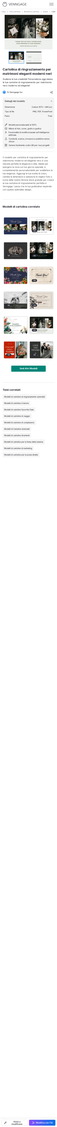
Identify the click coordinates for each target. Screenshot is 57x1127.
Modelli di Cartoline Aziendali (17, 429)
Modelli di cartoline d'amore (16, 403)
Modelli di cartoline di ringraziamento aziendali (24, 397)
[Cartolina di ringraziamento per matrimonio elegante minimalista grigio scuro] (41, 350)
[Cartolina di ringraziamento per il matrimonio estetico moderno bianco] (15, 325)
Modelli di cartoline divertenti (17, 435)
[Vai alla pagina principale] (15, 4)
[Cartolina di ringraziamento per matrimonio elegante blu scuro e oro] (15, 226)
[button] (15, 1123)
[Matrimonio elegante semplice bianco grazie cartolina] (41, 226)
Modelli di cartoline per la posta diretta (21, 455)
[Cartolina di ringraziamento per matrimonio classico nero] (15, 300)
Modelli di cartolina (31, 12)
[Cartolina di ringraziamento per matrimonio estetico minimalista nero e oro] (41, 250)
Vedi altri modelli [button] (28, 368)
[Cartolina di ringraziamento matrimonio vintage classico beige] (41, 275)
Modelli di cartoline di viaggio (17, 416)
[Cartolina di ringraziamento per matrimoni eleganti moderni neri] (41, 325)
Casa (4, 12)
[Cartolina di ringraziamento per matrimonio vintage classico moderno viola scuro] (15, 275)
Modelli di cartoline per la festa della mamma (23, 442)
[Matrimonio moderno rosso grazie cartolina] (15, 350)
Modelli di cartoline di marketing (18, 448)
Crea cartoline (14, 12)
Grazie (45, 12)
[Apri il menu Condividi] (51, 92)
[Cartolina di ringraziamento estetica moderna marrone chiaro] (41, 300)
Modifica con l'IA (44, 1122)
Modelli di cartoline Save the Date (19, 409)
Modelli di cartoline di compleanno (19, 422)
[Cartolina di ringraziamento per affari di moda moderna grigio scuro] (15, 250)
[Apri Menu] (51, 4)
